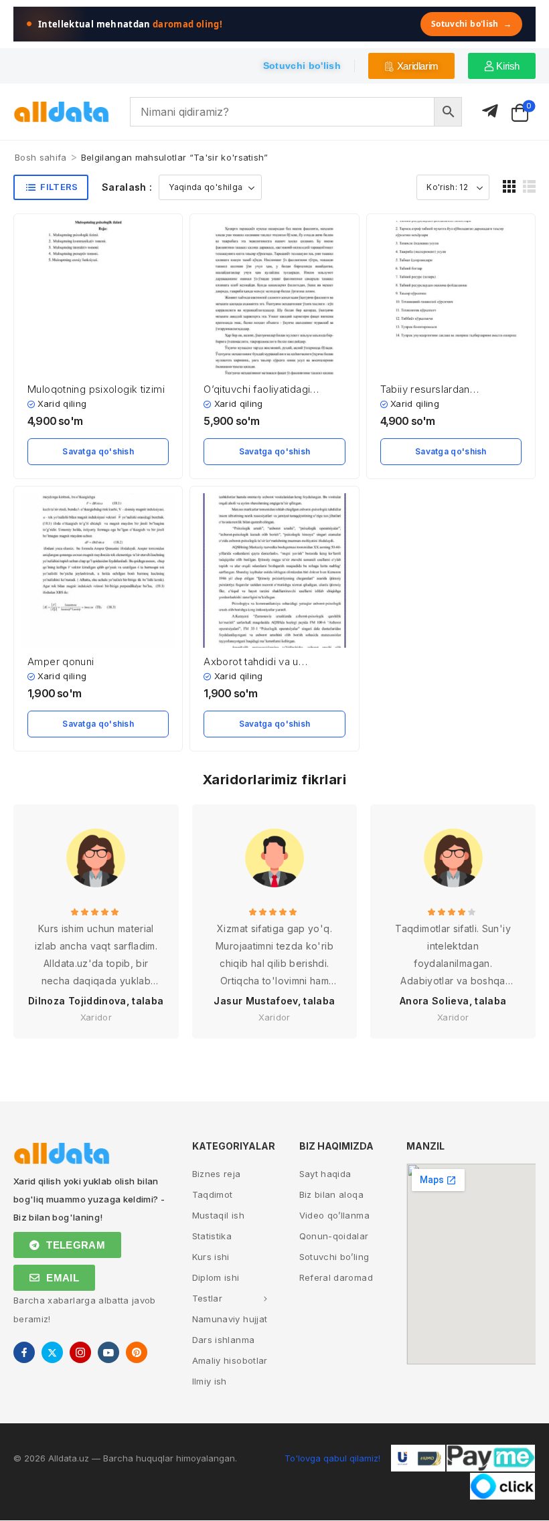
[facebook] (24, 1352)
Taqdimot (212, 1194)
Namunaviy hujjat (230, 1319)
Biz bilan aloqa (331, 1194)
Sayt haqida (325, 1173)
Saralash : (127, 187)
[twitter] (52, 1352)
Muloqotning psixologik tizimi (96, 389)
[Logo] (61, 112)
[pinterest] (136, 1352)
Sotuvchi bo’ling (334, 1256)
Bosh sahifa (41, 157)
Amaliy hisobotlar (230, 1360)
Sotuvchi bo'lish (471, 23)
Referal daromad (336, 1277)
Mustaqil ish (218, 1215)
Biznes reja (216, 1173)
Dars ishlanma (223, 1339)
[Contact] (490, 111)
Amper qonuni (60, 661)
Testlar (207, 1298)
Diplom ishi (216, 1277)
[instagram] (80, 1352)
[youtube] (108, 1352)
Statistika (212, 1236)
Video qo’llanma (334, 1215)
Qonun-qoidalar (334, 1236)
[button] (509, 186)
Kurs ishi (211, 1256)
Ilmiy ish (209, 1381)
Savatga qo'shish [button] (98, 451)
